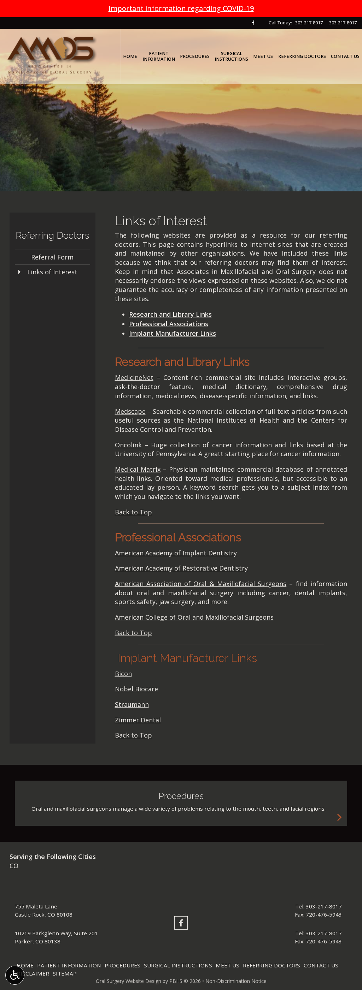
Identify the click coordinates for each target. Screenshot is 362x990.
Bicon (123, 673)
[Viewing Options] (14, 975)
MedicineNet (134, 377)
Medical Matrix (137, 469)
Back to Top (133, 512)
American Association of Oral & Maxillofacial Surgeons (201, 583)
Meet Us (263, 56)
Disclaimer (33, 973)
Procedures (195, 56)
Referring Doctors (302, 56)
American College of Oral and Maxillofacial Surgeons (194, 617)
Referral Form (52, 257)
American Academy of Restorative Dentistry (181, 568)
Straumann (132, 704)
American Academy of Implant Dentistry (176, 553)
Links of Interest (52, 272)
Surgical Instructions (178, 965)
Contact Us (345, 56)
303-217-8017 (309, 22)
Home (130, 56)
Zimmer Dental (138, 720)
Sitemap (65, 973)
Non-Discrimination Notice (236, 981)
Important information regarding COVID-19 (181, 8)
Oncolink (128, 445)
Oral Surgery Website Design (128, 981)
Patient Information (69, 965)
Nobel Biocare (136, 689)
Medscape (130, 411)
